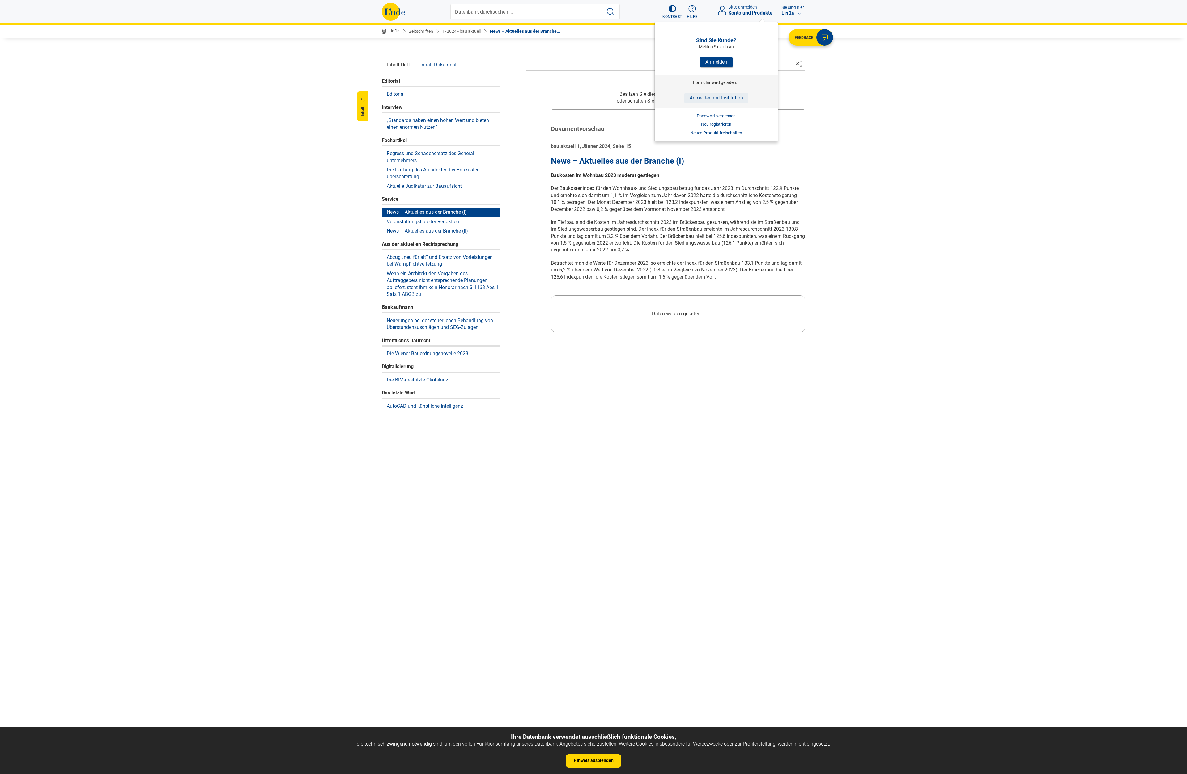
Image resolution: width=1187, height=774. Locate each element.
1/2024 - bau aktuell (461, 31)
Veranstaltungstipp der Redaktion (423, 221)
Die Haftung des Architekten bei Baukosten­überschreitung (434, 172)
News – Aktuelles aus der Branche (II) (427, 230)
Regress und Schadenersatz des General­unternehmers (431, 156)
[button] (672, 12)
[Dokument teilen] (798, 63)
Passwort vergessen (716, 115)
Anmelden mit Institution (716, 98)
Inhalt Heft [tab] (398, 65)
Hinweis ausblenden (594, 760)
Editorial (396, 94)
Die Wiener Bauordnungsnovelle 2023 (427, 353)
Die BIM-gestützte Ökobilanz (417, 379)
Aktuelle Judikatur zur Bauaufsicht (424, 186)
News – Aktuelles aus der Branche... (525, 31)
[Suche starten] (610, 11)
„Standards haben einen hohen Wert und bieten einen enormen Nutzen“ (438, 123)
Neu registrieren (716, 124)
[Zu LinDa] (393, 12)
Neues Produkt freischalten (716, 132)
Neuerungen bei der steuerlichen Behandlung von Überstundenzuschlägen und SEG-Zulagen (440, 323)
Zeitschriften (421, 31)
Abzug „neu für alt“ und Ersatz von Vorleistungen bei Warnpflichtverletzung (440, 260)
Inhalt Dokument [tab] (438, 65)
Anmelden (716, 62)
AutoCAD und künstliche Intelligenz (425, 406)
